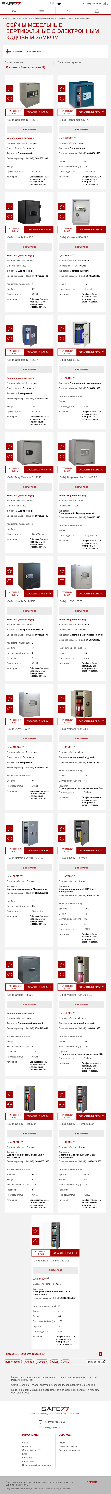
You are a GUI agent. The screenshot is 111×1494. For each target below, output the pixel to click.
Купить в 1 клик (15, 112)
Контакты (27, 1457)
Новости (26, 1446)
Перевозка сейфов (68, 1446)
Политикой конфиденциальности (58, 1489)
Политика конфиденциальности (38, 1465)
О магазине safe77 (31, 1450)
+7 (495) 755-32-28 (92, 3)
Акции (62, 1442)
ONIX (87, 406)
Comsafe (36, 171)
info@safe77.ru (53, 1427)
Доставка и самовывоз (70, 1450)
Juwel (87, 658)
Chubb (35, 294)
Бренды (26, 1442)
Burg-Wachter (38, 534)
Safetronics (37, 911)
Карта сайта (28, 1461)
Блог (24, 1454)
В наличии (29, 129)
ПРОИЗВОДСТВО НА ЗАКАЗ (67, 1413)
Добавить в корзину (39, 112)
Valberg (87, 792)
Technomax (89, 171)
